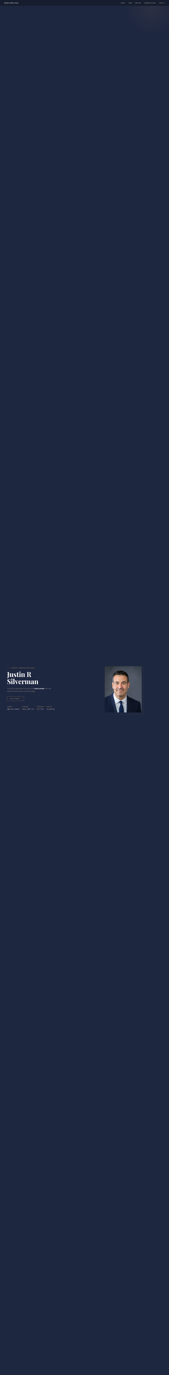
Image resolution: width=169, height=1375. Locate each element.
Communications (150, 3)
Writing (138, 3)
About (123, 3)
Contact (162, 3)
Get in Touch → (15, 698)
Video (130, 3)
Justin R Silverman (11, 3)
